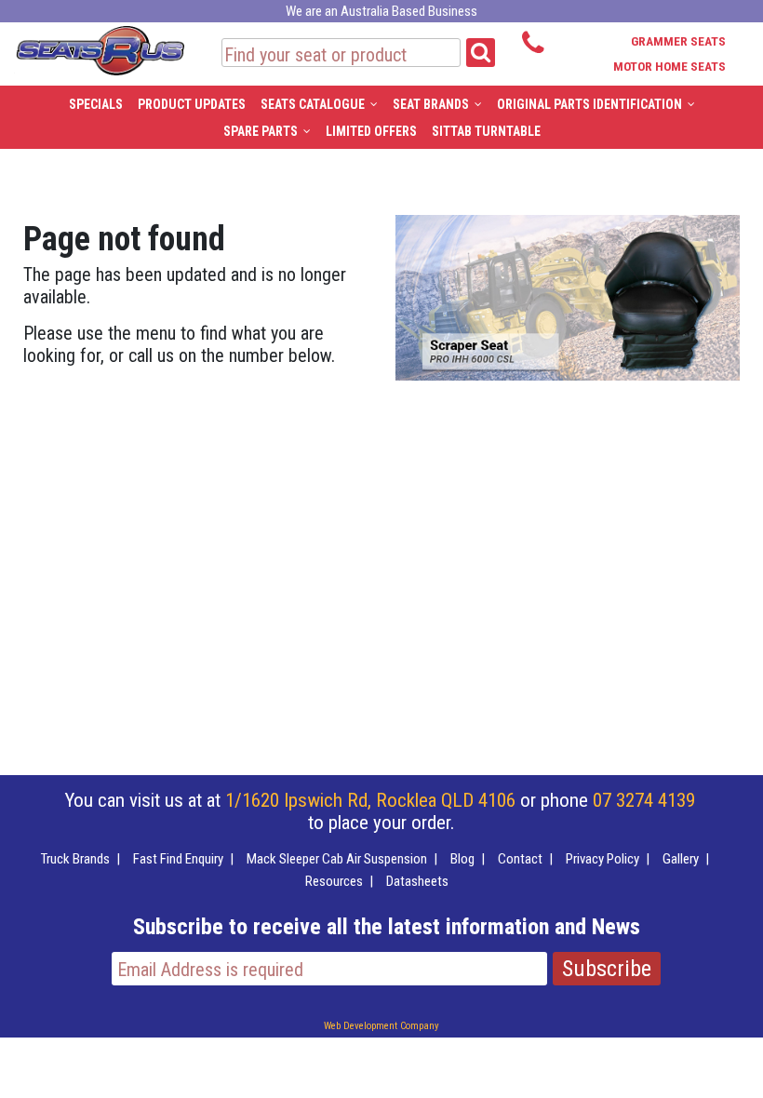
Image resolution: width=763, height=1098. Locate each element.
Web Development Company (381, 1026)
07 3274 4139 (644, 800)
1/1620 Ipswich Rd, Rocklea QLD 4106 (370, 800)
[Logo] (99, 47)
